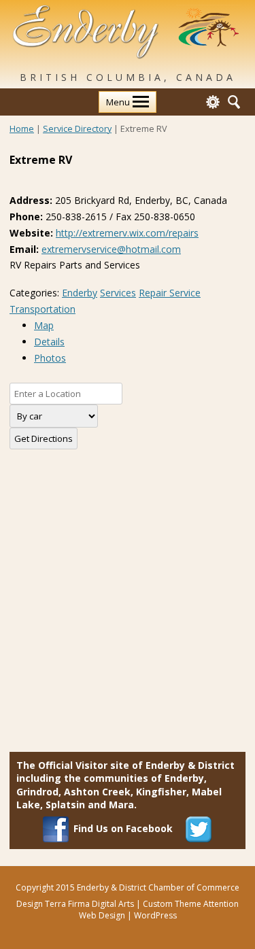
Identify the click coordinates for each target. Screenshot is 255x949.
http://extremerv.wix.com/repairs (127, 232)
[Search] (234, 100)
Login (213, 102)
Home (22, 129)
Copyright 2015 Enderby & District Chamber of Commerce (127, 887)
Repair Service (170, 292)
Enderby (79, 292)
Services (118, 292)
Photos (50, 357)
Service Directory (77, 129)
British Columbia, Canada (128, 77)
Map (44, 325)
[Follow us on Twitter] (198, 828)
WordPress (155, 915)
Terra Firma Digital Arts (89, 904)
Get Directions (43, 438)
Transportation (42, 309)
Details (49, 341)
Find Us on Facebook (123, 828)
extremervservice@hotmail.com (111, 249)
